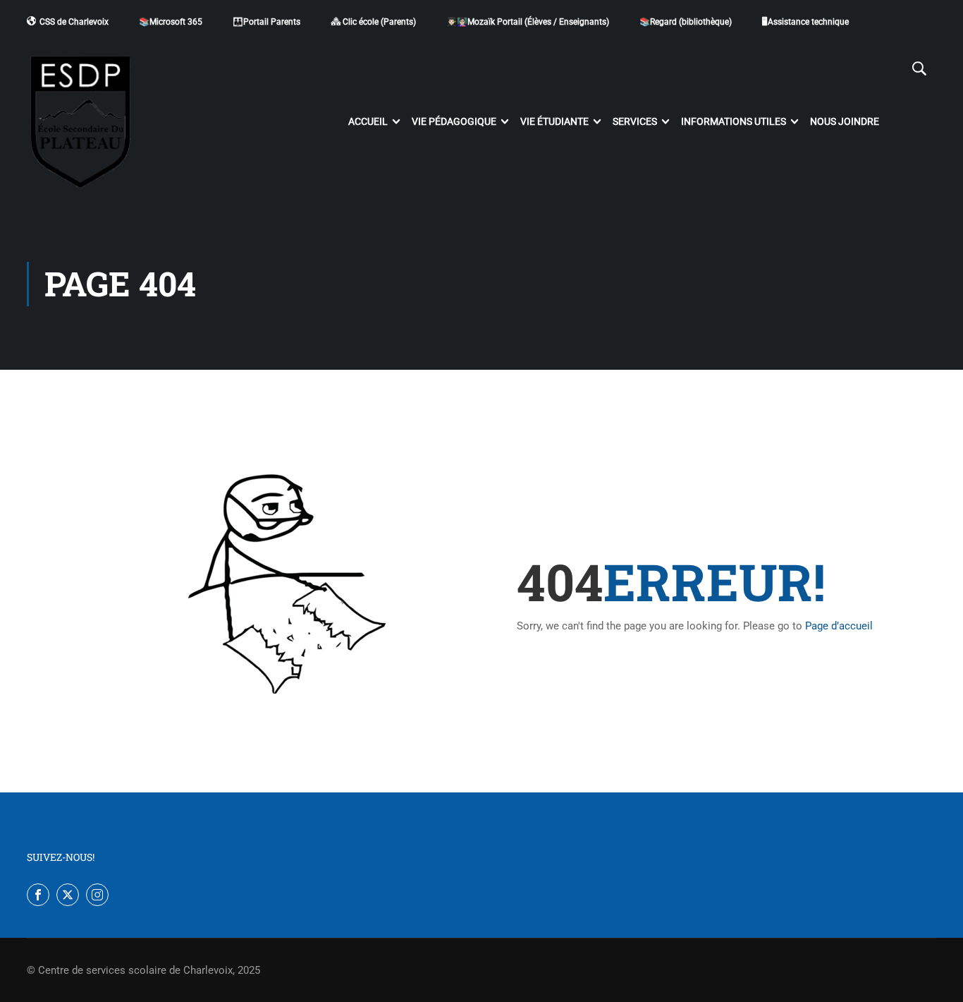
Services (635, 121)
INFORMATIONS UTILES (733, 121)
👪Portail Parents (266, 22)
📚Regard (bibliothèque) (685, 22)
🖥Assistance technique (805, 22)
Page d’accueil (839, 626)
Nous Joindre (844, 121)
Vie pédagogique (454, 121)
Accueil (368, 121)
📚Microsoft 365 (170, 22)
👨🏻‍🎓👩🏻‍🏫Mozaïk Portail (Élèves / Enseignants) (527, 22)
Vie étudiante (554, 121)
